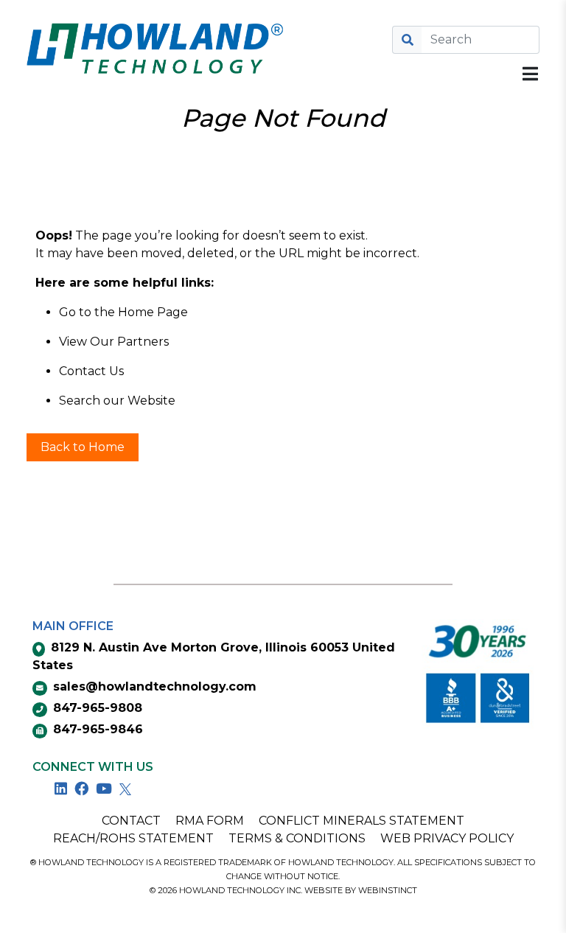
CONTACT (131, 821)
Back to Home (83, 447)
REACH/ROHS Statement (133, 838)
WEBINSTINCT (387, 890)
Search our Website (117, 401)
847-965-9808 (97, 708)
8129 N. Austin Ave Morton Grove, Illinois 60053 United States (213, 656)
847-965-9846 (98, 729)
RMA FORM (209, 821)
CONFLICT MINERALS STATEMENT (361, 821)
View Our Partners (114, 342)
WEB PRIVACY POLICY (447, 838)
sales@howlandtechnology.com (154, 686)
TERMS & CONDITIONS (297, 838)
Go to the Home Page (123, 312)
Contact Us (91, 371)
